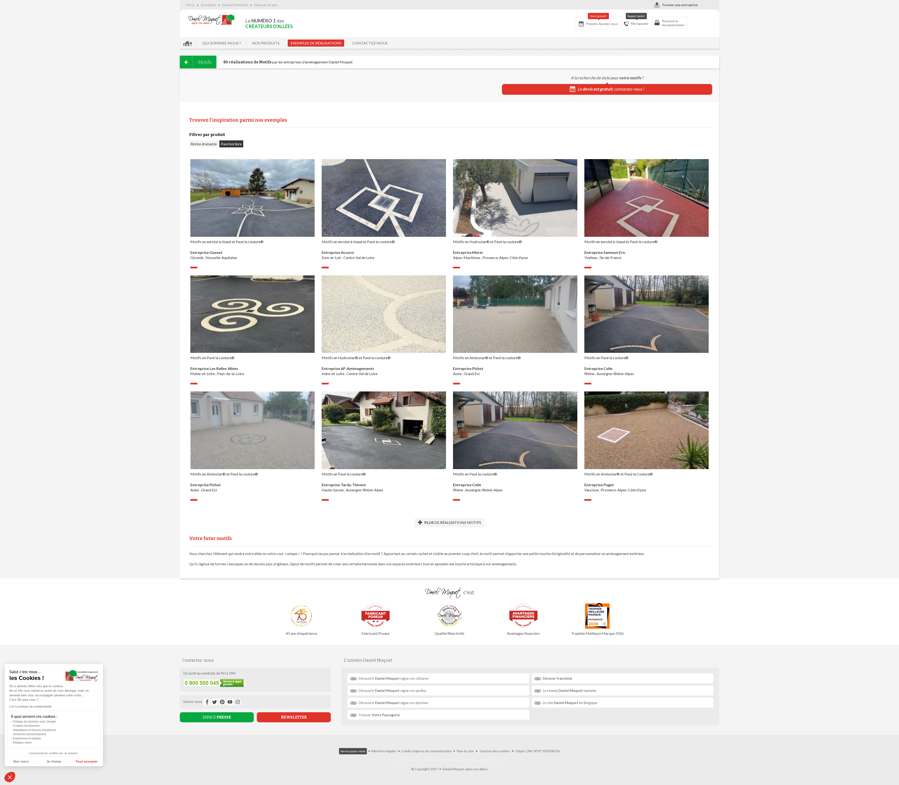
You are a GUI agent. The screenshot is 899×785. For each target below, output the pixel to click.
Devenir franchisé (235, 5)
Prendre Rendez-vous (602, 21)
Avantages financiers (523, 633)
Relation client (22, 742)
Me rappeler (638, 21)
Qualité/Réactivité (449, 633)
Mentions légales (384, 751)
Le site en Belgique (570, 703)
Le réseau (569, 690)
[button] (9, 777)
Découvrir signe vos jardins (392, 690)
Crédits (406, 751)
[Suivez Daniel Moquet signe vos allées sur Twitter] (214, 702)
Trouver (379, 715)
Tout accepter (87, 761)
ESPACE (217, 717)
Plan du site (465, 751)
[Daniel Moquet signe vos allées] (211, 20)
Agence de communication (432, 751)
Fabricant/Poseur (375, 633)
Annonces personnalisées (29, 734)
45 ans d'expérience (301, 633)
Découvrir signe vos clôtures (393, 678)
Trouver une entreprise (680, 5)
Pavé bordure (231, 144)
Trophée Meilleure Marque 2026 (597, 633)
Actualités (208, 5)
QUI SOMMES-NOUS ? (221, 43)
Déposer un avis (265, 5)
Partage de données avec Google (34, 721)
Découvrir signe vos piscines (393, 703)
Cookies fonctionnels (26, 725)
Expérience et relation (27, 738)
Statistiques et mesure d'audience (34, 730)
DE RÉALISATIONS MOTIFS (452, 522)
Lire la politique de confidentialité (30, 706)
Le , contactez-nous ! (611, 88)
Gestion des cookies (495, 751)
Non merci (21, 761)
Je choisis (54, 761)
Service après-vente (352, 751)
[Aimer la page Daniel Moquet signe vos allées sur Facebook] (206, 702)
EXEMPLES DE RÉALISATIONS (316, 43)
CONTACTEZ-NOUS (369, 43)
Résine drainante (204, 144)
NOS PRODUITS (266, 43)
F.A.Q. (190, 5)
